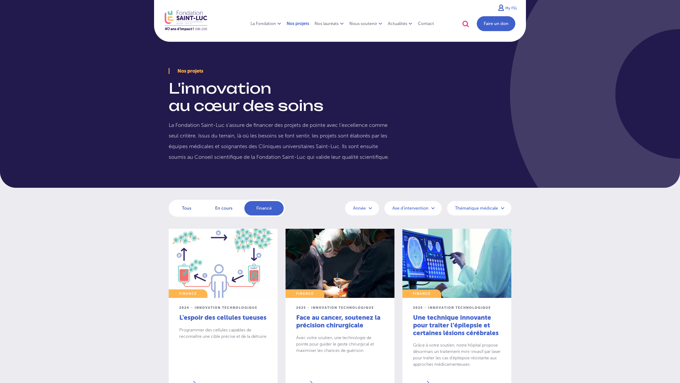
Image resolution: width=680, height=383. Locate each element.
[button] (465, 23)
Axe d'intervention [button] (411, 208)
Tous (186, 208)
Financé (264, 208)
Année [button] (360, 208)
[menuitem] (298, 23)
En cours (223, 208)
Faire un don (496, 23)
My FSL (511, 8)
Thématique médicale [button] (477, 208)
